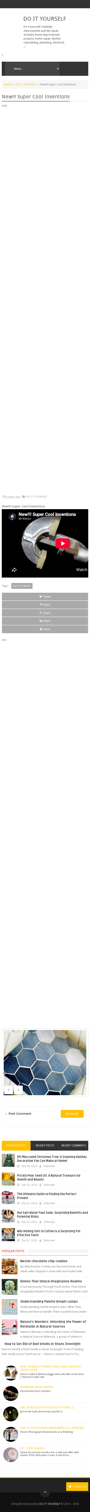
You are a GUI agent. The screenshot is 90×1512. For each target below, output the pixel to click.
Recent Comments (74, 1145)
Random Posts (16, 1145)
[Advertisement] (45, 301)
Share (46, 604)
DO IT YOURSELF (44, 18)
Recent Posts (45, 1145)
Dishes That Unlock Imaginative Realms (51, 1281)
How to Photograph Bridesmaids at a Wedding (52, 1427)
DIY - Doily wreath (32, 1448)
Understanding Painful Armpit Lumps (49, 1301)
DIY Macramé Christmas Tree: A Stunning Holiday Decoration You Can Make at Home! (52, 1159)
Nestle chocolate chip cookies (44, 1261)
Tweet (47, 596)
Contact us (79, 1486)
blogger (72, 1113)
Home (7, 84)
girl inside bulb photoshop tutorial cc (47, 1407)
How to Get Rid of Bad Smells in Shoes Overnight (43, 1344)
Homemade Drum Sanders (37, 1387)
